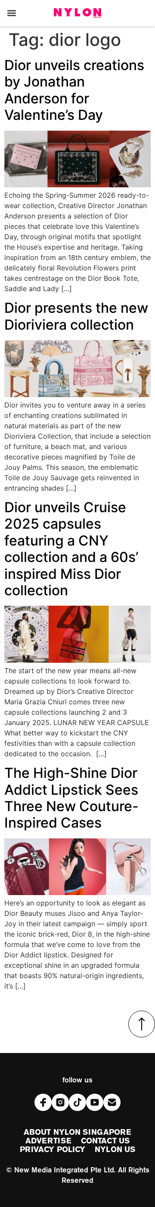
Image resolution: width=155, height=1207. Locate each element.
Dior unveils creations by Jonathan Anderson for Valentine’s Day (74, 90)
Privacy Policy (52, 1149)
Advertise (48, 1141)
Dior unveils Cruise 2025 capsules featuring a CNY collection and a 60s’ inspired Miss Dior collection (71, 549)
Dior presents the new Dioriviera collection (76, 316)
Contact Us (105, 1141)
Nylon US (115, 1149)
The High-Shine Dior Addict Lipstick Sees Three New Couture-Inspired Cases (71, 797)
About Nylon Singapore (77, 1132)
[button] (11, 13)
